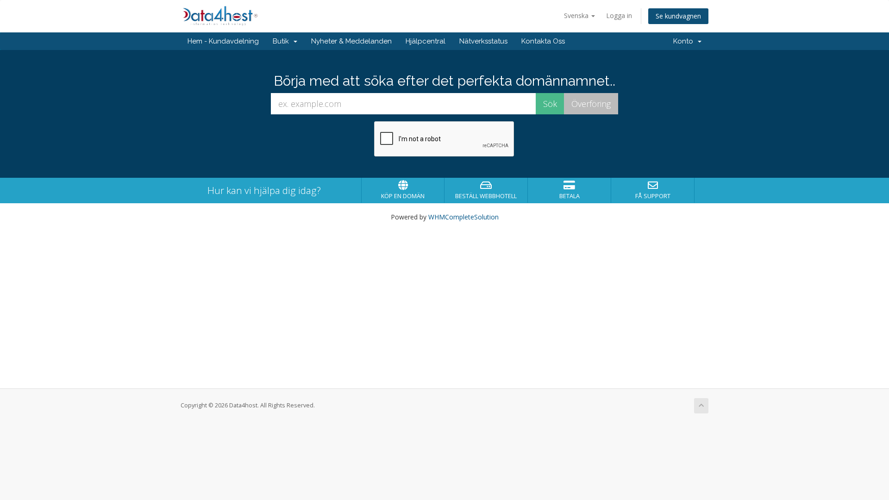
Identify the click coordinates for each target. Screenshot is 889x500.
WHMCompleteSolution (463, 216)
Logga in (619, 15)
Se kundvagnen (678, 16)
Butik (283, 41)
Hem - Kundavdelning (223, 41)
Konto (685, 41)
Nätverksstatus (483, 41)
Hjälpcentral (425, 41)
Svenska (577, 15)
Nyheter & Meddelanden (351, 41)
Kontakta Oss (543, 41)
